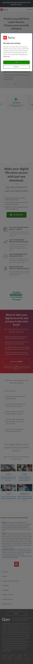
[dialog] (16, 52)
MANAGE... (16, 66)
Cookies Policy (6, 56)
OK (16, 62)
